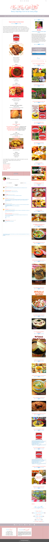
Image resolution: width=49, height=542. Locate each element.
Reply (5, 207)
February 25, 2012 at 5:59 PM (14, 190)
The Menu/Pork (16, 173)
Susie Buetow (7, 209)
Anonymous (6, 198)
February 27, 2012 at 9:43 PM (13, 220)
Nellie (6, 186)
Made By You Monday (6, 164)
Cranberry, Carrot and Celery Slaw (12, 127)
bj (5, 203)
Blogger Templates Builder (25, 540)
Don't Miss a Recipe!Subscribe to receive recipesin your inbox (38, 49)
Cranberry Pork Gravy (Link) (16, 85)
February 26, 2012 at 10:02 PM (9, 203)
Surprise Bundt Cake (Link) (16, 108)
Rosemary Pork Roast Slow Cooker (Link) (16, 43)
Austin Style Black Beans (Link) (16, 65)
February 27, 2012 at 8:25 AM (12, 209)
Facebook (11, 532)
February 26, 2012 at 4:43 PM (11, 198)
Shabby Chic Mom (7, 220)
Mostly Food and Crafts (8, 190)
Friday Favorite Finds (6, 168)
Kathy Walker (6, 194)
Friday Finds (5, 169)
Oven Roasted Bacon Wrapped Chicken (12, 126)
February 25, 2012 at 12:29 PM (10, 186)
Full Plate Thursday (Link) (16, 124)
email (29, 533)
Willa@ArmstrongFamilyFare (8, 213)
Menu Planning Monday (7, 167)
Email (11, 531)
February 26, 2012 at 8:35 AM (12, 194)
